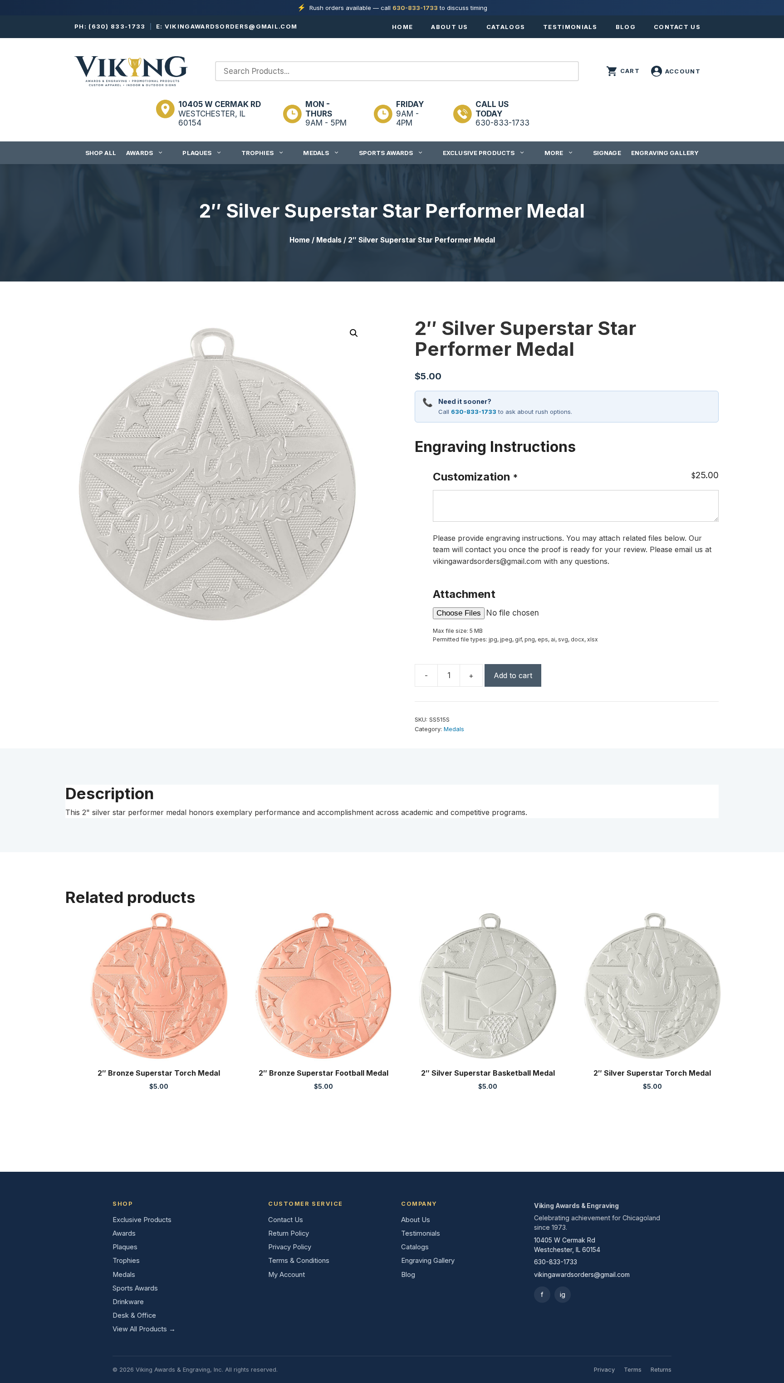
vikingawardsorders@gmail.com (231, 26)
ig (562, 1294)
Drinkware (128, 1302)
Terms (633, 1369)
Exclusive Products (478, 152)
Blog (626, 26)
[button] (354, 333)
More (554, 152)
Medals (316, 152)
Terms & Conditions (298, 1261)
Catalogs (505, 26)
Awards (139, 152)
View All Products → (144, 1329)
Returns (661, 1369)
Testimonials (570, 26)
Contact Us (677, 26)
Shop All (100, 152)
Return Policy (288, 1233)
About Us (449, 26)
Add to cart (513, 675)
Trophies (257, 152)
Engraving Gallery (665, 152)
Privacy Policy (289, 1247)
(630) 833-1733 (116, 26)
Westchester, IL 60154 (219, 113)
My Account (286, 1275)
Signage (607, 152)
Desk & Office (134, 1315)
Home (402, 26)
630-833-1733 (415, 7)
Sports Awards (386, 152)
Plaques (196, 152)
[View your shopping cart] (623, 71)
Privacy (604, 1369)
